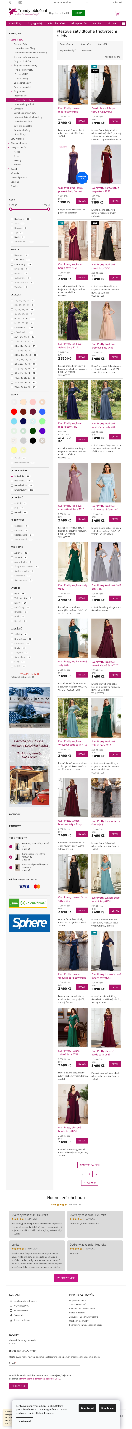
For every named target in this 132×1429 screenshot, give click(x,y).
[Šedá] (23, 440)
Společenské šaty (22, 83)
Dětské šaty (20, 134)
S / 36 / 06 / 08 (23, 314)
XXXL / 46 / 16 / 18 (24, 359)
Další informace (44, 1413)
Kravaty (17, 160)
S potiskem (22, 657)
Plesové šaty (20, 95)
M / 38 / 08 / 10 (23, 323)
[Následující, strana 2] (90, 1174)
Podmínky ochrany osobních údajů (85, 1325)
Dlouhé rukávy (21, 78)
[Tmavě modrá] (23, 421)
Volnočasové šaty (23, 121)
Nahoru (91, 1182)
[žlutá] (23, 450)
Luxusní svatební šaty (25, 48)
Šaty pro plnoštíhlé (23, 126)
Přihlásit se (18, 1385)
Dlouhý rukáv (23, 485)
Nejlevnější (86, 44)
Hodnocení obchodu (66, 1197)
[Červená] (14, 411)
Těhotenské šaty (22, 130)
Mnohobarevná (23, 462)
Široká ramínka (23, 571)
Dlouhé (20, 512)
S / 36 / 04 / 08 (23, 309)
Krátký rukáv (23, 490)
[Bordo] (23, 411)
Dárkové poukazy (19, 177)
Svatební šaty (20, 44)
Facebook (19, 1315)
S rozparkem (22, 580)
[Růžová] (33, 402)
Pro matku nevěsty (24, 70)
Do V (19, 593)
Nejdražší (102, 44)
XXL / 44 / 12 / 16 (24, 346)
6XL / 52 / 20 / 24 (24, 373)
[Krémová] (14, 440)
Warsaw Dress (23, 282)
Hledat (78, 13)
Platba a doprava (77, 1312)
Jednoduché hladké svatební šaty (31, 52)
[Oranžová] (42, 402)
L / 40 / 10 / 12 (23, 332)
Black (18, 237)
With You (20, 287)
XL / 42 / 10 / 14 (24, 337)
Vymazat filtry (28, 674)
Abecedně (87, 50)
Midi (18, 508)
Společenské (23, 535)
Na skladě (21, 219)
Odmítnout (87, 1408)
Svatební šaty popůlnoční (26, 57)
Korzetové (21, 575)
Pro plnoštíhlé (21, 74)
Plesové (20, 530)
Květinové (21, 643)
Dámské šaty (17, 39)
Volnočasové (22, 539)
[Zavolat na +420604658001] (14, 2)
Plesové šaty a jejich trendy (22, 1340)
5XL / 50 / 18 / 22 (24, 368)
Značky (14, 186)
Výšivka (20, 634)
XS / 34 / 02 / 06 (23, 300)
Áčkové (20, 553)
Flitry (19, 661)
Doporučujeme (67, 44)
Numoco (20, 273)
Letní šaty (18, 108)
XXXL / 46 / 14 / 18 (25, 355)
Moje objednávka (62, 2)
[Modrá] (42, 411)
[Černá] (33, 440)
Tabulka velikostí (77, 1304)
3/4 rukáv (21, 476)
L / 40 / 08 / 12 (23, 327)
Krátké (19, 503)
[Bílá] (14, 402)
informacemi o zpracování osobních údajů (40, 1378)
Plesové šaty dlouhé (24, 100)
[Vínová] (33, 411)
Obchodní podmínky (79, 1321)
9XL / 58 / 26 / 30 (24, 387)
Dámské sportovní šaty (25, 113)
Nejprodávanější (67, 50)
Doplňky (15, 169)
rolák (19, 616)
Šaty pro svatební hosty (25, 65)
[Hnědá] (42, 440)
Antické (20, 557)
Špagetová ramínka (25, 566)
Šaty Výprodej (17, 138)
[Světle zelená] (14, 431)
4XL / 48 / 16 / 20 (24, 364)
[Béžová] (23, 402)
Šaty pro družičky (22, 61)
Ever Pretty (22, 264)
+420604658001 (21, 1305)
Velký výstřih (22, 598)
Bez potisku (22, 639)
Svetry (17, 156)
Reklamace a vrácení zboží (82, 1308)
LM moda (20, 269)
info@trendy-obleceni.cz (26, 1301)
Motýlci (17, 164)
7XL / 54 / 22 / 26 (24, 378)
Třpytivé (20, 652)
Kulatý (20, 603)
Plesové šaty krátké (24, 104)
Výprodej (15, 173)
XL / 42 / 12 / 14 (23, 341)
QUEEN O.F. (21, 278)
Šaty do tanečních (22, 87)
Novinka (20, 228)
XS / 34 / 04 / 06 (23, 305)
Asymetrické (22, 562)
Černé (19, 458)
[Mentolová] (42, 421)
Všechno (15, 182)
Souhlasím (107, 1408)
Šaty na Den (19, 91)
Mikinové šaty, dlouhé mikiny (28, 117)
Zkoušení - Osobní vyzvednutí (83, 1317)
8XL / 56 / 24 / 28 (24, 382)
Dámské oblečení (19, 143)
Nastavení (25, 1421)
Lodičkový (21, 607)
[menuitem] (15, 23)
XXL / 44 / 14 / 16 (24, 350)
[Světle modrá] (14, 421)
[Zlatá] (14, 450)
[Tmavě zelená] (33, 431)
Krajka (19, 648)
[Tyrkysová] (33, 421)
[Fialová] (42, 431)
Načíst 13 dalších (89, 1165)
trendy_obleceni (22, 1320)
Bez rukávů (23, 480)
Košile (17, 152)
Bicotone (20, 255)
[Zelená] (23, 431)
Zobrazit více (66, 1278)
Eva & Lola (21, 259)
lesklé (19, 666)
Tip (17, 232)
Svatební (20, 526)
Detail (81, 121)
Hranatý (20, 612)
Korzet (19, 621)
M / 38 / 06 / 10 (23, 318)
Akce (18, 223)
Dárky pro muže (18, 147)
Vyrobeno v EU (23, 241)
